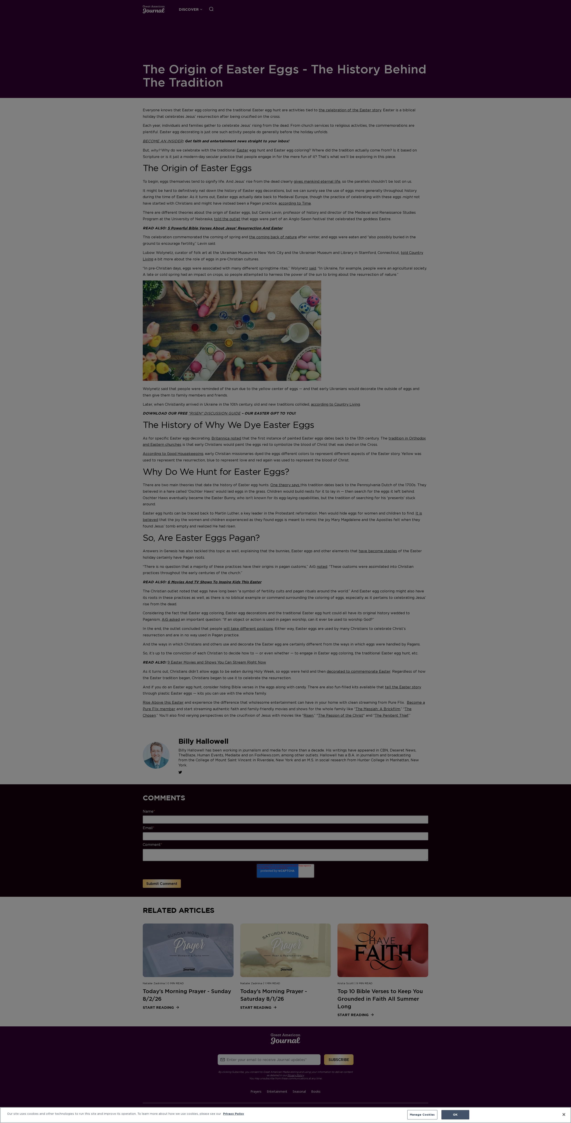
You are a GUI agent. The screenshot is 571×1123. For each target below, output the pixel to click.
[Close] (564, 1114)
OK (455, 1114)
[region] (285, 1115)
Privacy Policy (233, 1113)
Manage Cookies (422, 1114)
